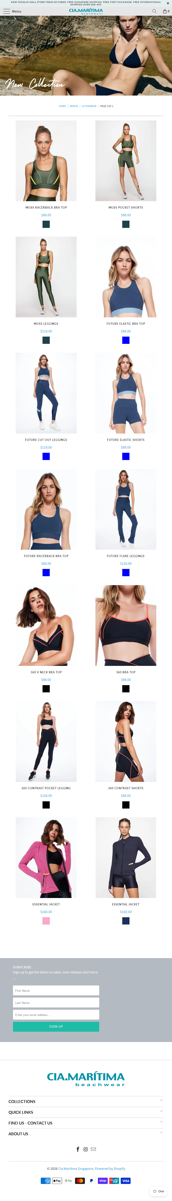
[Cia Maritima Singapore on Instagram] (85, 1150)
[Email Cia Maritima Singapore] (93, 1150)
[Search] (156, 11)
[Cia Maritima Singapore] (86, 11)
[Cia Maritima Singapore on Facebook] (78, 1150)
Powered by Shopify (110, 1168)
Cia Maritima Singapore (75, 1168)
